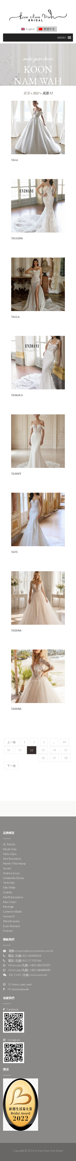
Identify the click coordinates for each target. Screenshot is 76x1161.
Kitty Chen (9, 854)
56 (43, 758)
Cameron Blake (12, 911)
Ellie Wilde (9, 887)
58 (65, 758)
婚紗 (36, 93)
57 (54, 758)
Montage (8, 906)
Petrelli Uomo (11, 921)
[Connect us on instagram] (13, 1052)
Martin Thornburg (14, 863)
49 (64, 742)
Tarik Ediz (9, 882)
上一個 (11, 742)
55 (65, 750)
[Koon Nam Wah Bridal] (38, 16)
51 (20, 750)
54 (54, 750)
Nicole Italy (10, 849)
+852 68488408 (40, 970)
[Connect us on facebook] (13, 1022)
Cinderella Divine (13, 878)
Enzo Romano (11, 926)
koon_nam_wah (22, 984)
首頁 (26, 93)
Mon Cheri (9, 902)
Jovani (7, 868)
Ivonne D (9, 916)
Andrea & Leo (11, 873)
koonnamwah (20, 989)
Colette (7, 892)
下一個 (11, 765)
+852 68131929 (40, 965)
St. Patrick (9, 844)
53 (43, 750)
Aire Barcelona (12, 858)
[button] (61, 38)
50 (8, 750)
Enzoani (8, 930)
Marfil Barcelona (13, 897)
